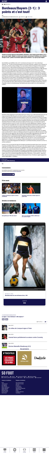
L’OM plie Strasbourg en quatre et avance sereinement (10, 184)
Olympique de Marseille (20, 388)
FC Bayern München (20, 391)
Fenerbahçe (18, 392)
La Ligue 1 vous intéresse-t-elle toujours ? (13, 316)
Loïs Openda (4, 385)
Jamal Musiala (5, 383)
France (17, 390)
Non (7, 319)
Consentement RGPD (29, 377)
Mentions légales (32, 376)
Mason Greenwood (5, 387)
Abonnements (5, 376)
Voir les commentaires (7, 174)
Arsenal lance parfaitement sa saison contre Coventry (13, 333)
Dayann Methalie (5, 388)
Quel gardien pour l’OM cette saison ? (9, 203)
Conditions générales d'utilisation (9, 377)
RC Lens (17, 385)
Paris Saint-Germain (20, 382)
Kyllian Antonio (5, 389)
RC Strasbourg (19, 387)
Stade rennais (18, 389)
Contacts (13, 376)
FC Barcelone (18, 386)
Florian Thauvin (5, 391)
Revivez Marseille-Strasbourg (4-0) (9, 342)
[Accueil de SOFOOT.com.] (8, 1)
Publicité (20, 377)
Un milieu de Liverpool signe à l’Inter (9, 324)
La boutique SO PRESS (22, 376)
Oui (3, 319)
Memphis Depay (5, 390)
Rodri (3, 382)
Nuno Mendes (4, 386)
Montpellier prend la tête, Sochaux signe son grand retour (30, 184)
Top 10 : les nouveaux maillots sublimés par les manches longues (31, 204)
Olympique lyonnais (20, 383)
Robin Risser (4, 392)
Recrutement (38, 377)
